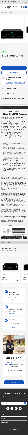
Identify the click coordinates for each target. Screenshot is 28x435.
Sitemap (20, 430)
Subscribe (14, 382)
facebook (7, 408)
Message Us (10, 82)
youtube (20, 408)
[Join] (25, 403)
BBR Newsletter (24, 2)
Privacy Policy (15, 430)
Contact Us (11, 300)
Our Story (11, 327)
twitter (11, 408)
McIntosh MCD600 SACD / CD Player (9, 276)
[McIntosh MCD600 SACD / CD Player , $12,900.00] (10, 263)
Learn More (11, 313)
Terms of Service (9, 430)
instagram (16, 408)
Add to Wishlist (17, 280)
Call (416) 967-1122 (20, 82)
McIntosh (3, 54)
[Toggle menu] (3, 7)
